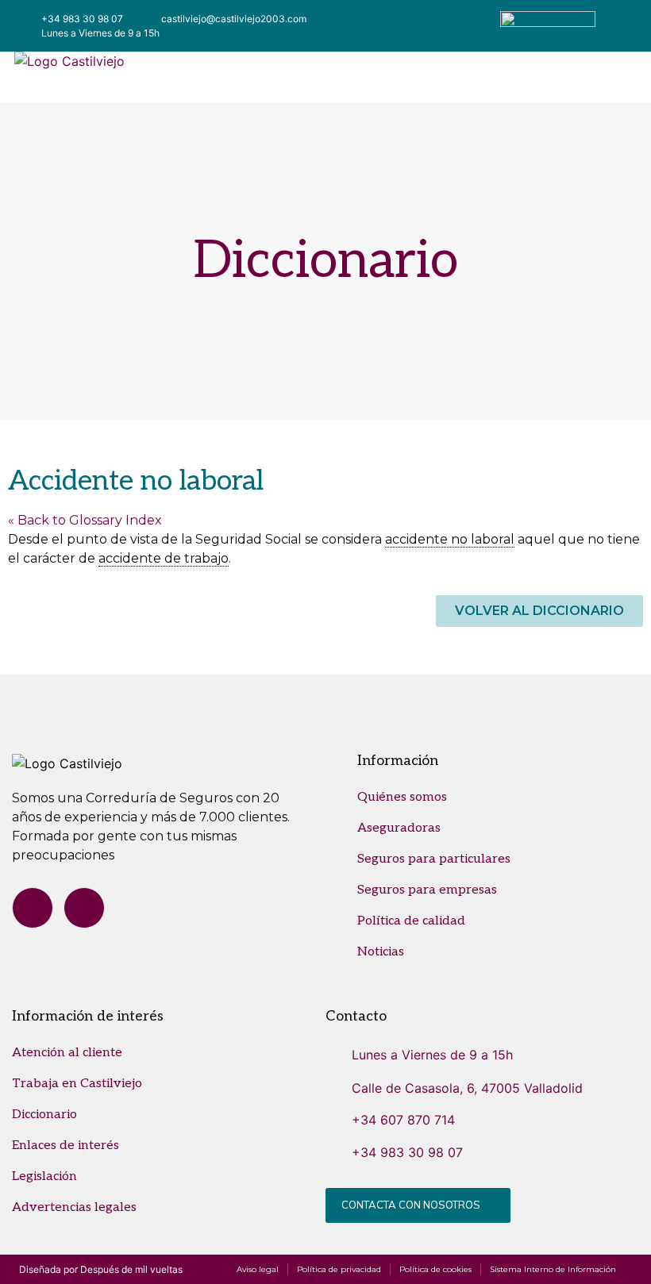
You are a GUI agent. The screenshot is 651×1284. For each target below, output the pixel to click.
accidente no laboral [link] (449, 539)
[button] (402, 77)
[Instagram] (84, 907)
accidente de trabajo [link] (163, 558)
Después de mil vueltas (131, 1269)
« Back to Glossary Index (85, 520)
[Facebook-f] (32, 907)
